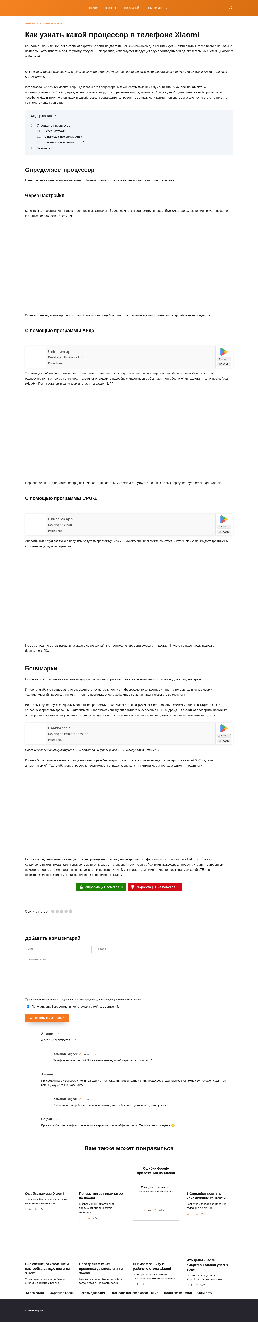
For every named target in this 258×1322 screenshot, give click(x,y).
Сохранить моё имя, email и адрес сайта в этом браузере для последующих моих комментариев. (85, 999)
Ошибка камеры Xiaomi (44, 1193)
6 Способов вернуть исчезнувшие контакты (206, 1196)
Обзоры (110, 8)
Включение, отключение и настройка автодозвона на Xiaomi (47, 1268)
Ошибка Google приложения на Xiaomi (156, 1171)
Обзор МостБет (159, 8)
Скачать (224, 359)
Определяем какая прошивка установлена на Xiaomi (101, 1268)
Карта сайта (35, 1293)
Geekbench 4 (59, 728)
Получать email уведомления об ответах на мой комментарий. (75, 1006)
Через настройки (55, 131)
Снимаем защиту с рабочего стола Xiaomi (152, 1266)
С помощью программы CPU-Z (64, 142)
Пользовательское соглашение (134, 1293)
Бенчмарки (44, 148)
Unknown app (60, 351)
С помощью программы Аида (63, 136)
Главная (93, 8)
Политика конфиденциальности (188, 1293)
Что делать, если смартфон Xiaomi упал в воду (207, 1264)
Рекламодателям (92, 1293)
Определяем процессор (53, 125)
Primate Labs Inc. (76, 734)
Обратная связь (62, 1293)
